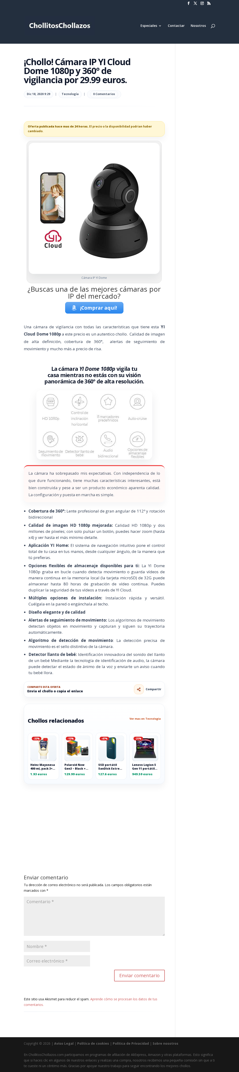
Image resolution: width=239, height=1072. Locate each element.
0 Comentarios (104, 94)
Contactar (176, 26)
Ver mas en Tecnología (145, 718)
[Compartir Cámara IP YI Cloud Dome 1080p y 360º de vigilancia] (139, 689)
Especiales (149, 26)
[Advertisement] (94, 818)
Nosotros (198, 26)
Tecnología (70, 94)
